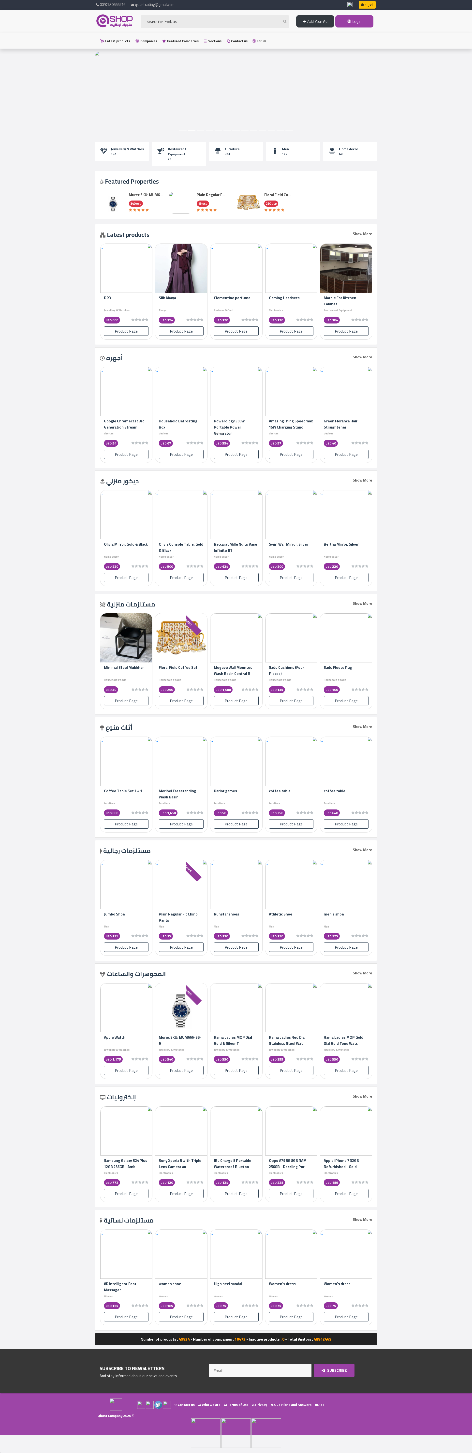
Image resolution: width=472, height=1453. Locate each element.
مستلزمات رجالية (127, 850)
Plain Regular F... (211, 194)
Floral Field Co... (277, 194)
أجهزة (114, 357)
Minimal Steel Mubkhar (178, 667)
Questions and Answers (292, 1404)
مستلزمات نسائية (129, 1220)
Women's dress (337, 1283)
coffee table (322, 790)
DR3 (107, 297)
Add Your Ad (316, 21)
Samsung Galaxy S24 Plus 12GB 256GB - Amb (125, 1163)
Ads (321, 1404)
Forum (261, 41)
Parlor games (267, 790)
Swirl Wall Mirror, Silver (343, 544)
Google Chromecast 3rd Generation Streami (179, 424)
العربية (368, 4)
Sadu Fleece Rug (117, 667)
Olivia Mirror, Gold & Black (181, 544)
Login (356, 21)
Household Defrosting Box (233, 424)
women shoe (170, 1283)
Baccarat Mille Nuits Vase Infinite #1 (290, 547)
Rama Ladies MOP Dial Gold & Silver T (233, 1040)
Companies (148, 41)
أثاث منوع (119, 727)
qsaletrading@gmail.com (155, 4)
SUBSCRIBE (336, 1370)
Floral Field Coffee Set (232, 667)
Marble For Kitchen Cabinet (340, 301)
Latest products (117, 41)
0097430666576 (112, 4)
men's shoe (334, 914)
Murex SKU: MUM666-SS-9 (180, 1040)
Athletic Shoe (280, 914)
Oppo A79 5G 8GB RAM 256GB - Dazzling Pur (288, 1163)
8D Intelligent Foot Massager (120, 1286)
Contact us (239, 41)
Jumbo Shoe (114, 914)
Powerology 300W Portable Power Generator (284, 427)
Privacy (260, 1404)
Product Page (346, 331)
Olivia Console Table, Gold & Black (236, 547)
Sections (214, 41)
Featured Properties (132, 181)
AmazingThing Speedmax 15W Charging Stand (346, 424)
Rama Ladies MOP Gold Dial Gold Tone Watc (343, 1040)
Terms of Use (238, 1404)
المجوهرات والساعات (136, 974)
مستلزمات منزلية (131, 604)
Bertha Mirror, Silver (121, 544)
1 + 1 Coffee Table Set (165, 790)
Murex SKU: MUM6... (146, 194)
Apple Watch (114, 1037)
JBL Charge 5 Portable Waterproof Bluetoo (232, 1163)
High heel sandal (228, 1283)
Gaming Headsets (284, 297)
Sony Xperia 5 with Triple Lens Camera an (180, 1163)
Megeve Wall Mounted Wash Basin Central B (287, 670)
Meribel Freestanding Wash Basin (219, 794)
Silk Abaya (167, 297)
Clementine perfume (232, 297)
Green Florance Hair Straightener (120, 424)
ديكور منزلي (122, 481)
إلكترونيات (121, 1097)
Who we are (211, 1404)
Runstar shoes (226, 914)
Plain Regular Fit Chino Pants (178, 917)
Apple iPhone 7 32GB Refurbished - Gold (341, 1163)
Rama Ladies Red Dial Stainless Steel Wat (287, 1040)
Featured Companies (182, 41)
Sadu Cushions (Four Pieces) (340, 670)
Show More (362, 233)
